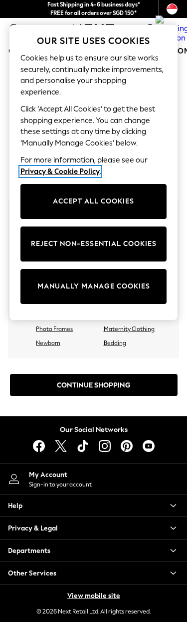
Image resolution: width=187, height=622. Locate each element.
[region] (93, 172)
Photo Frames (54, 329)
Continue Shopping (94, 385)
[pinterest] (127, 446)
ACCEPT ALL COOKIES (93, 201)
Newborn (48, 343)
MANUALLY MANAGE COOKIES (93, 286)
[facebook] (39, 446)
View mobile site (93, 596)
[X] (61, 446)
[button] (93, 505)
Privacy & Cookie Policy (60, 171)
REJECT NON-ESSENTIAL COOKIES (94, 244)
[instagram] (105, 446)
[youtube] (149, 446)
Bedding (115, 343)
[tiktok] (83, 446)
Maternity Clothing (129, 329)
